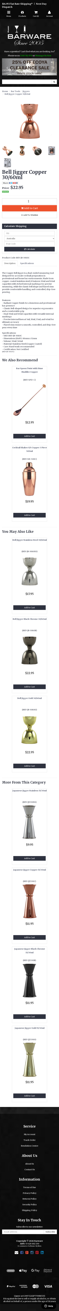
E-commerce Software (26, 1246)
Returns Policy (29, 1199)
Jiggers (26, 91)
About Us (29, 1164)
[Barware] (29, 38)
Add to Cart (30, 208)
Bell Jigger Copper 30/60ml (17, 94)
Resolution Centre (29, 1146)
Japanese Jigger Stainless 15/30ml (29, 791)
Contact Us (29, 1169)
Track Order (30, 1140)
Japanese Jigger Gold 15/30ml (29, 1028)
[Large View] (7, 151)
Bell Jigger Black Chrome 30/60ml (30, 619)
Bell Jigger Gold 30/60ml (29, 698)
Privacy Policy (29, 1193)
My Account (29, 1134)
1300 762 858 (26, 55)
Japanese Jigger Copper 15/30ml (29, 870)
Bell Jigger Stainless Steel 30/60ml (29, 540)
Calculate (30, 249)
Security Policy (29, 1204)
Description (10, 263)
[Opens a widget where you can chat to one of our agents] (48, 1306)
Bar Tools (15, 91)
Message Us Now (43, 55)
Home (5, 91)
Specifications (27, 263)
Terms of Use (29, 1187)
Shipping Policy (29, 1210)
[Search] (54, 81)
